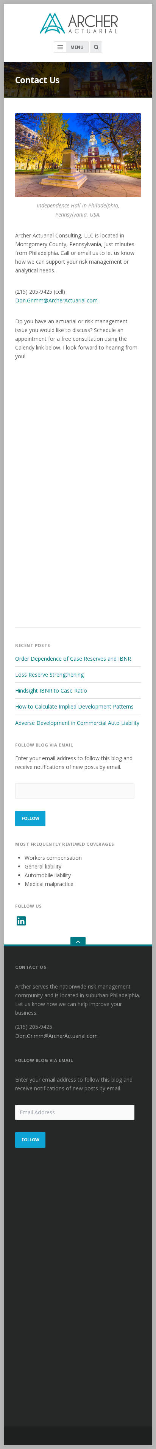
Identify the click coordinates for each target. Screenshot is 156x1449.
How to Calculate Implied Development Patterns (74, 706)
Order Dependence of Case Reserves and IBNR (73, 658)
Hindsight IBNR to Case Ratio (51, 690)
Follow (30, 818)
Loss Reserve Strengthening (49, 674)
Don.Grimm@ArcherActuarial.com (56, 300)
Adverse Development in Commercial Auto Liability (77, 722)
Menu (77, 47)
